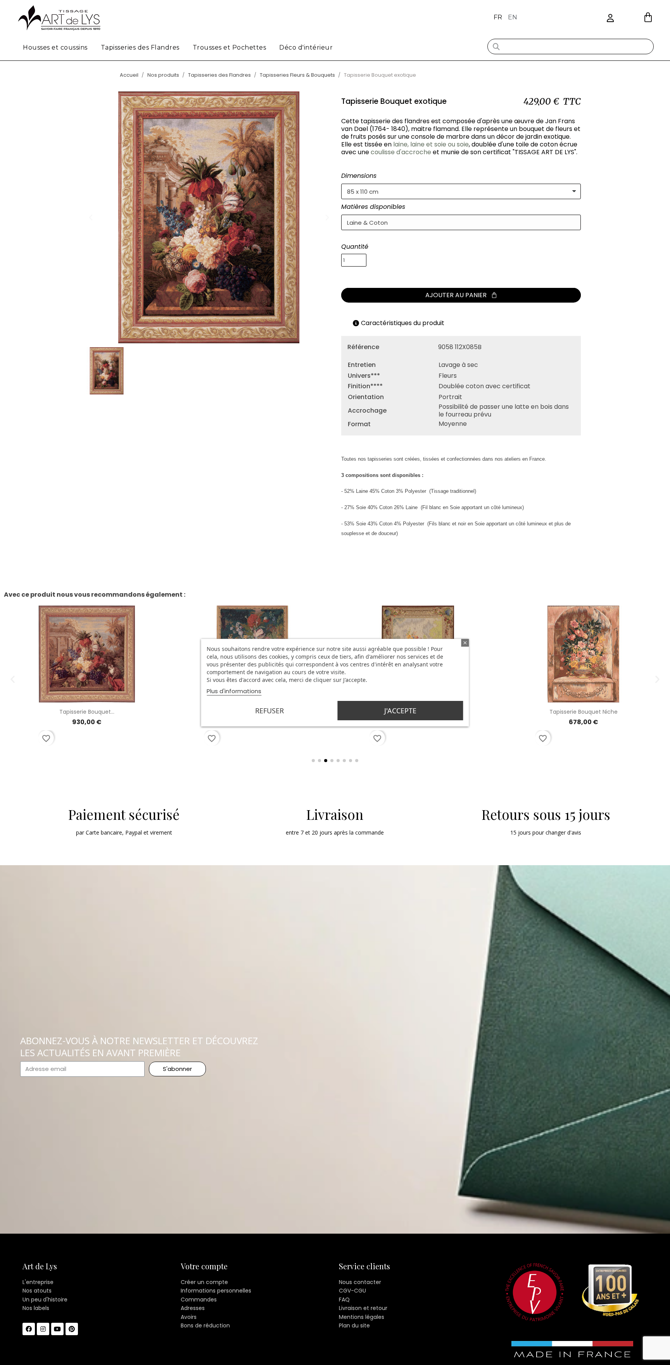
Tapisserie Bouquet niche (583, 712)
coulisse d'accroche (401, 152)
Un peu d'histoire (44, 1299)
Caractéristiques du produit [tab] (402, 322)
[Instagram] (43, 1329)
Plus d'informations (234, 691)
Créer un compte (204, 1282)
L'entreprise (38, 1282)
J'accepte (400, 710)
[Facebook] (28, 1329)
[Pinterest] (72, 1329)
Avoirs (189, 1317)
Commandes (199, 1299)
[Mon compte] (610, 18)
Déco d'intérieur (306, 47)
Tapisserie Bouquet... (86, 712)
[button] (648, 17)
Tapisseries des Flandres (140, 47)
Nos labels (35, 1308)
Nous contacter (360, 1282)
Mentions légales (361, 1317)
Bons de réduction (205, 1325)
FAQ (344, 1299)
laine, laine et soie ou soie (431, 144)
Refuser (269, 710)
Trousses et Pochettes (229, 47)
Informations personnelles (216, 1290)
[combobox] (570, 46)
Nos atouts (37, 1290)
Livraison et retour (363, 1308)
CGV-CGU (352, 1290)
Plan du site (354, 1325)
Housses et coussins (55, 47)
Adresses (193, 1308)
